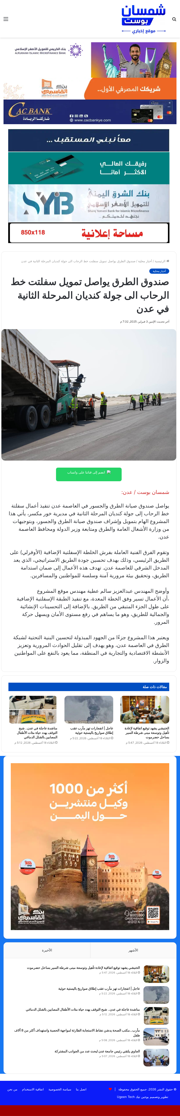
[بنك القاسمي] (90, 88)
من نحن (12, 1089)
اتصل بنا (81, 1089)
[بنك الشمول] (88, 168)
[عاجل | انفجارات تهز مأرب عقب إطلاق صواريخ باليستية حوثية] (88, 709)
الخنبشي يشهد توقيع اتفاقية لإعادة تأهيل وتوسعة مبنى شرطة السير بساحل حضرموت (147, 732)
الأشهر (133, 950)
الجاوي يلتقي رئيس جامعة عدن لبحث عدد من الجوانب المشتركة (97, 1051)
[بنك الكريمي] (90, 60)
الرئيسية (160, 261)
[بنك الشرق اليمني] (88, 203)
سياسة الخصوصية (60, 1089)
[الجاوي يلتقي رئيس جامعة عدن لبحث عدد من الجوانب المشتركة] (156, 1057)
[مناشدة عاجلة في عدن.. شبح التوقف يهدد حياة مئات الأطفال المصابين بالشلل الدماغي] (32, 709)
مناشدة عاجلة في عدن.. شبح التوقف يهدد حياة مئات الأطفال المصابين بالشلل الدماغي (37, 732)
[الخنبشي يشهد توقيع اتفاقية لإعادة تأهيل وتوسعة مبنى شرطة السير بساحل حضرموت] (144, 709)
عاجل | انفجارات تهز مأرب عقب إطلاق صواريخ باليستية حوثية (99, 988)
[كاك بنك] (90, 111)
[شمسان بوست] (143, 18)
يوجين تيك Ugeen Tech (133, 1097)
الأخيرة (47, 950)
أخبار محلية (145, 261)
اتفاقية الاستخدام (33, 1089)
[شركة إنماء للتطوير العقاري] (88, 140)
